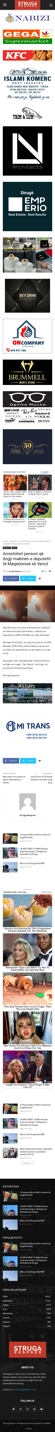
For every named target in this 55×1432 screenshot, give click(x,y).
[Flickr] (27, 1409)
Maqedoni (14, 541)
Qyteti (6, 857)
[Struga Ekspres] (4, 571)
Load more (26, 1163)
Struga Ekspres (15, 571)
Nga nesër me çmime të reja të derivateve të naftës (14, 779)
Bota (5, 842)
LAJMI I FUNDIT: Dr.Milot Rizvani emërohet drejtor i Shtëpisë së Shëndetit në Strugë (34, 851)
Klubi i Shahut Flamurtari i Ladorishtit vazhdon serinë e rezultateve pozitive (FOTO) (36, 1152)
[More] (40, 578)
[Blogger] (13, 1409)
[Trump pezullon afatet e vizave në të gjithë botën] (10, 838)
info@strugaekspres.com (25, 1389)
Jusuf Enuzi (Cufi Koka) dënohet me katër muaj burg (41, 779)
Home (5, 541)
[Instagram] (34, 1409)
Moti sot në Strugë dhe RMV (32, 863)
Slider (14, 548)
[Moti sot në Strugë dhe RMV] (10, 867)
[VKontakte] (41, 1409)
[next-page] (9, 877)
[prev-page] (4, 877)
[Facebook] (20, 1409)
